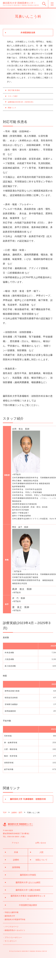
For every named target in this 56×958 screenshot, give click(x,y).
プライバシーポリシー (13, 937)
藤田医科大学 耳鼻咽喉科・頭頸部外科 (28, 799)
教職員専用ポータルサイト (15, 930)
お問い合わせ (40, 843)
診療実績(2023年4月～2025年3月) (20, 102)
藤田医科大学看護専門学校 (15, 920)
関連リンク (12, 108)
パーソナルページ (11, 927)
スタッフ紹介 (13, 96)
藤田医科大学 (10, 916)
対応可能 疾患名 (14, 90)
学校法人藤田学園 (11, 912)
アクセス (15, 843)
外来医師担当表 (28, 32)
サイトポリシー (11, 941)
